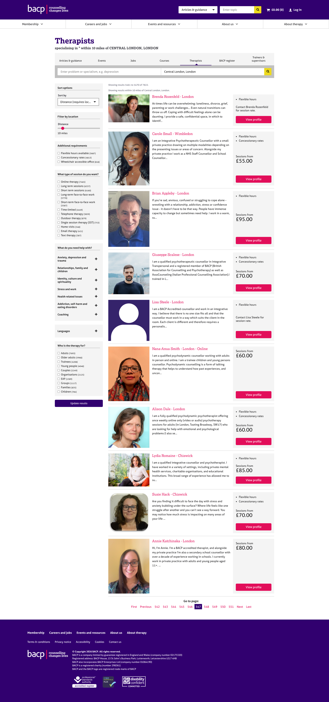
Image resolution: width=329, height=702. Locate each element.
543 (165, 606)
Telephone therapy (75, 214)
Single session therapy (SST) (80, 222)
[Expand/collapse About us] (237, 24)
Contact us (115, 642)
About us (228, 24)
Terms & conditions (38, 642)
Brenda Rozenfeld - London (173, 96)
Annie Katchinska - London (173, 541)
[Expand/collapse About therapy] (306, 24)
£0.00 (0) (277, 9)
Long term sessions (75, 186)
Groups (68, 383)
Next (240, 606)
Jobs (133, 62)
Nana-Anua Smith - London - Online (180, 349)
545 (181, 606)
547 (198, 606)
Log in (298, 9)
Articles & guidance (70, 62)
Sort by (62, 95)
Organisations (72, 374)
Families (68, 387)
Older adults (71, 357)
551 (231, 606)
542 (157, 606)
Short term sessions (76, 190)
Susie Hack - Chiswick (169, 494)
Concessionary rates (76, 157)
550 (223, 606)
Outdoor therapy (73, 218)
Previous (145, 606)
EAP (66, 378)
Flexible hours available (78, 153)
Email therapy (72, 231)
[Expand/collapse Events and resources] (179, 24)
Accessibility (83, 642)
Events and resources (162, 24)
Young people (72, 366)
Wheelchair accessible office (80, 161)
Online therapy (73, 181)
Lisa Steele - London (168, 302)
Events (102, 62)
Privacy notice (63, 642)
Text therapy (71, 235)
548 (206, 606)
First (134, 606)
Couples (69, 370)
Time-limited (72, 209)
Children (69, 391)
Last (248, 606)
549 (214, 606)
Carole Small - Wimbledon (172, 134)
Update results (78, 403)
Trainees (69, 361)
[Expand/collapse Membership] (42, 24)
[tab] (79, 259)
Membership (30, 24)
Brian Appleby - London (170, 193)
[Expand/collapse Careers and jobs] (110, 24)
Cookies (99, 642)
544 (173, 606)
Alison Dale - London (168, 409)
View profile (253, 119)
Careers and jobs (96, 24)
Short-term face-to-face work (78, 203)
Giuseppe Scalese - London (173, 254)
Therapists (196, 62)
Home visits (70, 226)
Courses (164, 62)
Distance (63, 124)
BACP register (227, 62)
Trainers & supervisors (258, 60)
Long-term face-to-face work (77, 196)
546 (190, 606)
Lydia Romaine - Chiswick (172, 455)
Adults (68, 353)
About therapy (293, 24)
